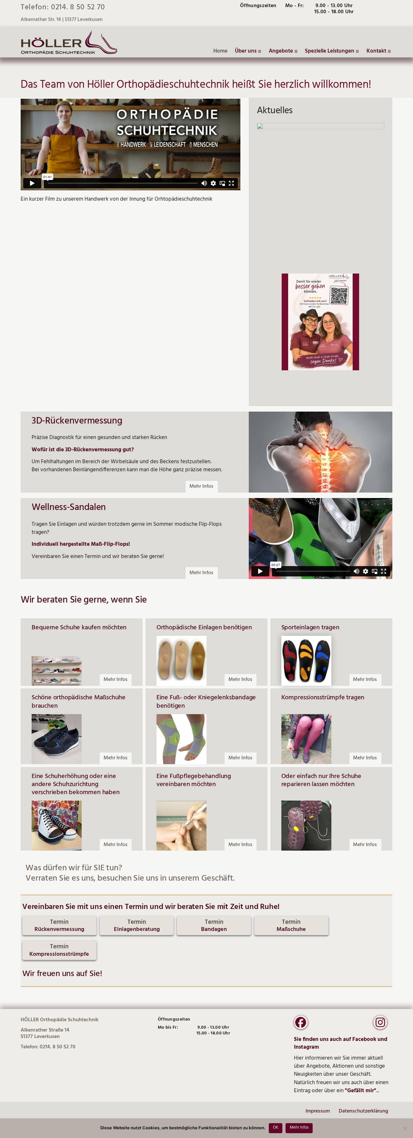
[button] (59, 925)
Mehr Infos (299, 1127)
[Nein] (405, 1128)
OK (275, 1127)
